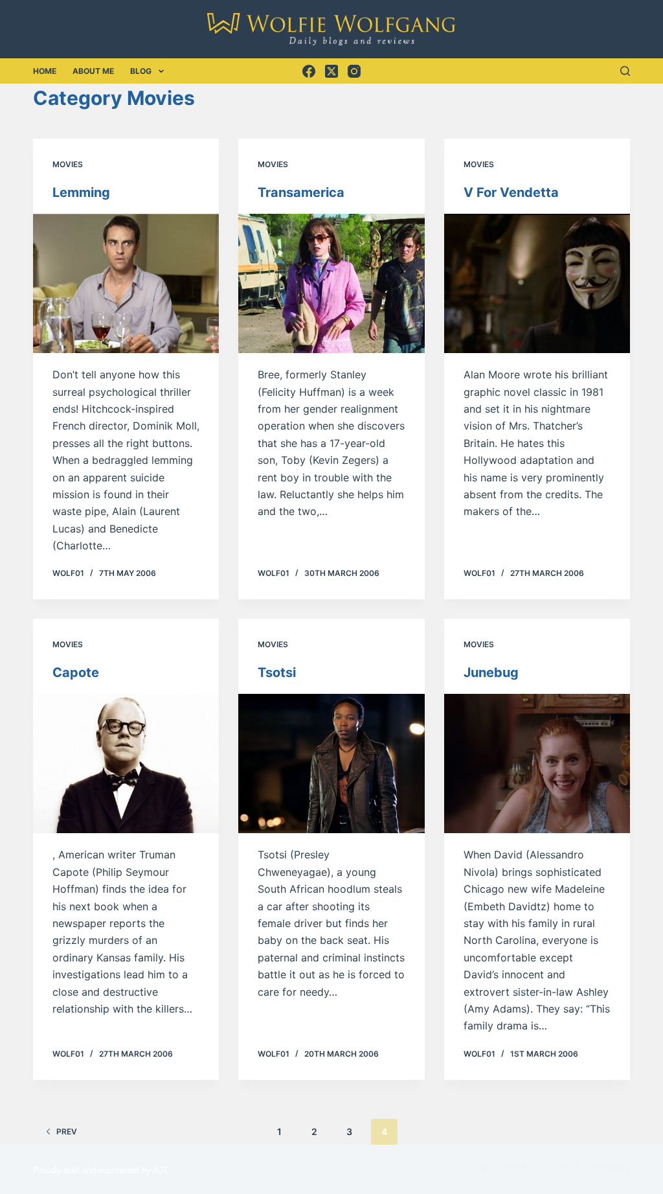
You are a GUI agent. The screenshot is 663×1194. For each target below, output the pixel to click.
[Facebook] (308, 71)
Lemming (81, 192)
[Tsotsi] (331, 763)
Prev (66, 1131)
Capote (75, 672)
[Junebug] (537, 763)
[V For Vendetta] (537, 283)
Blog (141, 71)
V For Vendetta (511, 192)
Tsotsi (277, 672)
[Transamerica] (331, 283)
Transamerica (301, 192)
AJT (160, 1170)
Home (44, 71)
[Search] (625, 71)
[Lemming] (126, 283)
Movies (67, 164)
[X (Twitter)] (331, 71)
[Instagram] (354, 71)
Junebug (491, 672)
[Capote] (126, 763)
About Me (93, 71)
